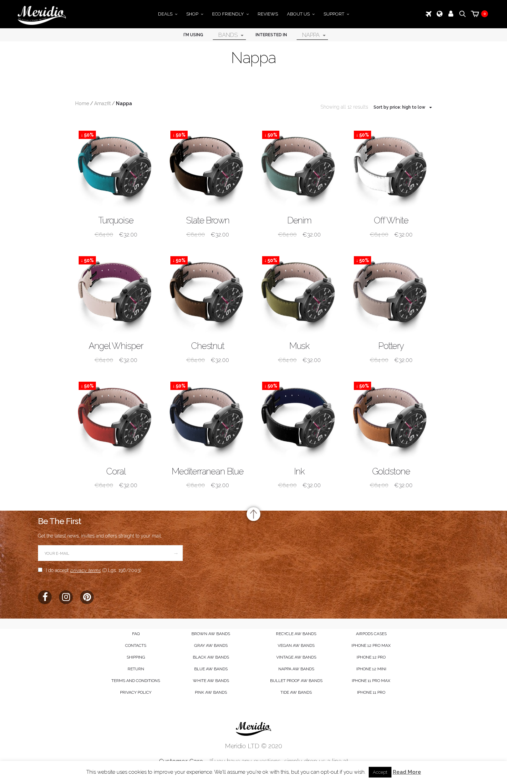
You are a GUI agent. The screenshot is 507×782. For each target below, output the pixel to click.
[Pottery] (391, 293)
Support (334, 14)
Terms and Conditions (135, 680)
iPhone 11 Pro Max (371, 680)
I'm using (193, 35)
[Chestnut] (207, 293)
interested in (271, 35)
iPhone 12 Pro (371, 657)
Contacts (135, 645)
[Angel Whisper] (116, 293)
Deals (165, 14)
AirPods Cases (371, 633)
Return (136, 668)
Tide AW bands (296, 692)
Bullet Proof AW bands (296, 680)
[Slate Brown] (207, 168)
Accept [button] (380, 772)
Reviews (268, 14)
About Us (298, 14)
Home (82, 103)
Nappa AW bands (296, 668)
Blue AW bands (211, 668)
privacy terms (85, 570)
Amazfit (102, 103)
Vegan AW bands (296, 645)
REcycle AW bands (296, 633)
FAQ (136, 633)
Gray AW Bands (211, 645)
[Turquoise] (116, 168)
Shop (192, 14)
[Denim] (299, 168)
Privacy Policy (135, 692)
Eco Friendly (228, 14)
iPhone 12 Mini (371, 668)
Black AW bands (211, 657)
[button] (213, 34)
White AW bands (211, 680)
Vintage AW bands (296, 657)
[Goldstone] (391, 419)
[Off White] (391, 168)
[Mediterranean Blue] (207, 419)
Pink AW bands (211, 692)
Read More (407, 772)
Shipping (136, 657)
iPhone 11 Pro (371, 692)
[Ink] (299, 419)
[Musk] (299, 293)
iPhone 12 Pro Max (371, 645)
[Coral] (116, 419)
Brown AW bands (210, 633)
